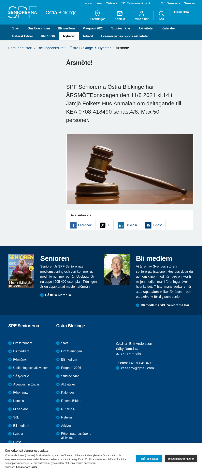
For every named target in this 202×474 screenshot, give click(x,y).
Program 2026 (93, 28)
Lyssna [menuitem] (87, 3)
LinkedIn (131, 225)
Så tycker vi (21, 376)
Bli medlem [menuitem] (181, 11)
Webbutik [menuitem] (111, 3)
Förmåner (20, 359)
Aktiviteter (146, 28)
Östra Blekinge (81, 48)
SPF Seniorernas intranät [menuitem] (136, 3)
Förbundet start (20, 48)
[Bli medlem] (117, 269)
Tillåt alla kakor (149, 458)
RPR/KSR (48, 36)
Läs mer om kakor (26, 467)
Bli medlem (66, 28)
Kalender (168, 28)
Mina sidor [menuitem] (142, 18)
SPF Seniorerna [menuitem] (170, 3)
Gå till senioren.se (58, 295)
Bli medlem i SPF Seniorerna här (165, 305)
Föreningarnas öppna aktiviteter (125, 36)
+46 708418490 (140, 363)
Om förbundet (22, 343)
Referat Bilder (22, 36)
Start (16, 28)
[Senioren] (21, 271)
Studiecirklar (120, 28)
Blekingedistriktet (51, 48)
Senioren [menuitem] (189, 3)
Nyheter (69, 36)
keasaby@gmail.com (137, 368)
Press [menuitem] (99, 3)
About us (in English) (27, 384)
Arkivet (88, 36)
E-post (157, 225)
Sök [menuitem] (161, 18)
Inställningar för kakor (181, 458)
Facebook (85, 225)
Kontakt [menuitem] (120, 18)
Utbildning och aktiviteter (30, 367)
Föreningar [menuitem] (97, 18)
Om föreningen (38, 28)
